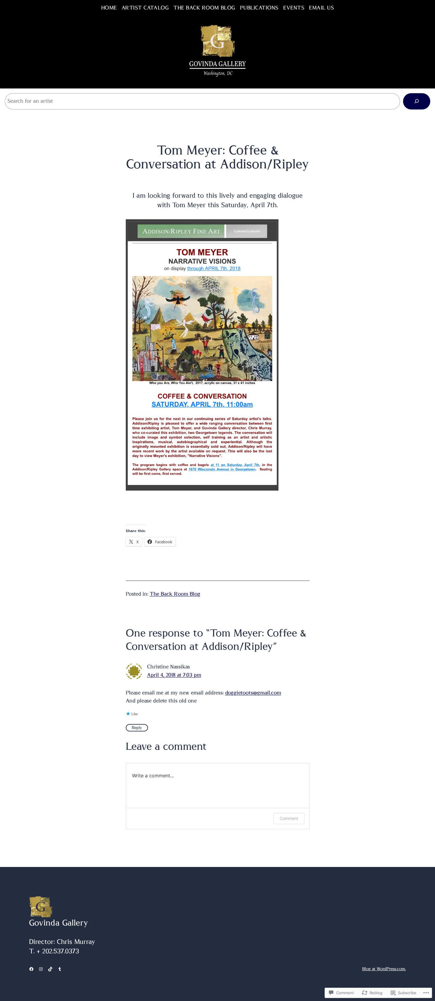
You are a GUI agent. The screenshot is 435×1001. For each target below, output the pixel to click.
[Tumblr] (59, 969)
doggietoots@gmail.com (253, 693)
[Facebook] (31, 969)
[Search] (416, 101)
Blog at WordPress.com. (384, 969)
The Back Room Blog (175, 594)
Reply (137, 728)
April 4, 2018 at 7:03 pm (174, 675)
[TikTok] (50, 969)
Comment (289, 818)
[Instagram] (40, 969)
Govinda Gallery (58, 923)
